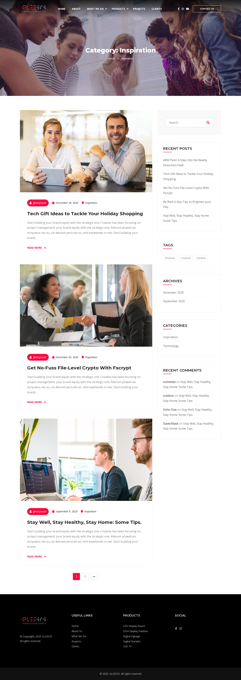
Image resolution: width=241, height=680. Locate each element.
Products (118, 8)
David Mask (170, 424)
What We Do (95, 8)
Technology (171, 346)
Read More (35, 247)
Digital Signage (131, 636)
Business (170, 258)
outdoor (168, 396)
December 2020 (173, 292)
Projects (139, 8)
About (76, 8)
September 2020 (174, 301)
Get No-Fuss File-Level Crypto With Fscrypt (79, 368)
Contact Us (207, 8)
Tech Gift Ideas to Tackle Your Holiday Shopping (85, 213)
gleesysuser (39, 202)
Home (61, 8)
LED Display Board (134, 626)
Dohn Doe (170, 410)
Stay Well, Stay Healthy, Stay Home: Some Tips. (84, 522)
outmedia (169, 382)
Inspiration (91, 202)
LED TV (127, 646)
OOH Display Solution (135, 631)
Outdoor (201, 258)
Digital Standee (131, 641)
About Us (77, 631)
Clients (157, 8)
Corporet (186, 258)
